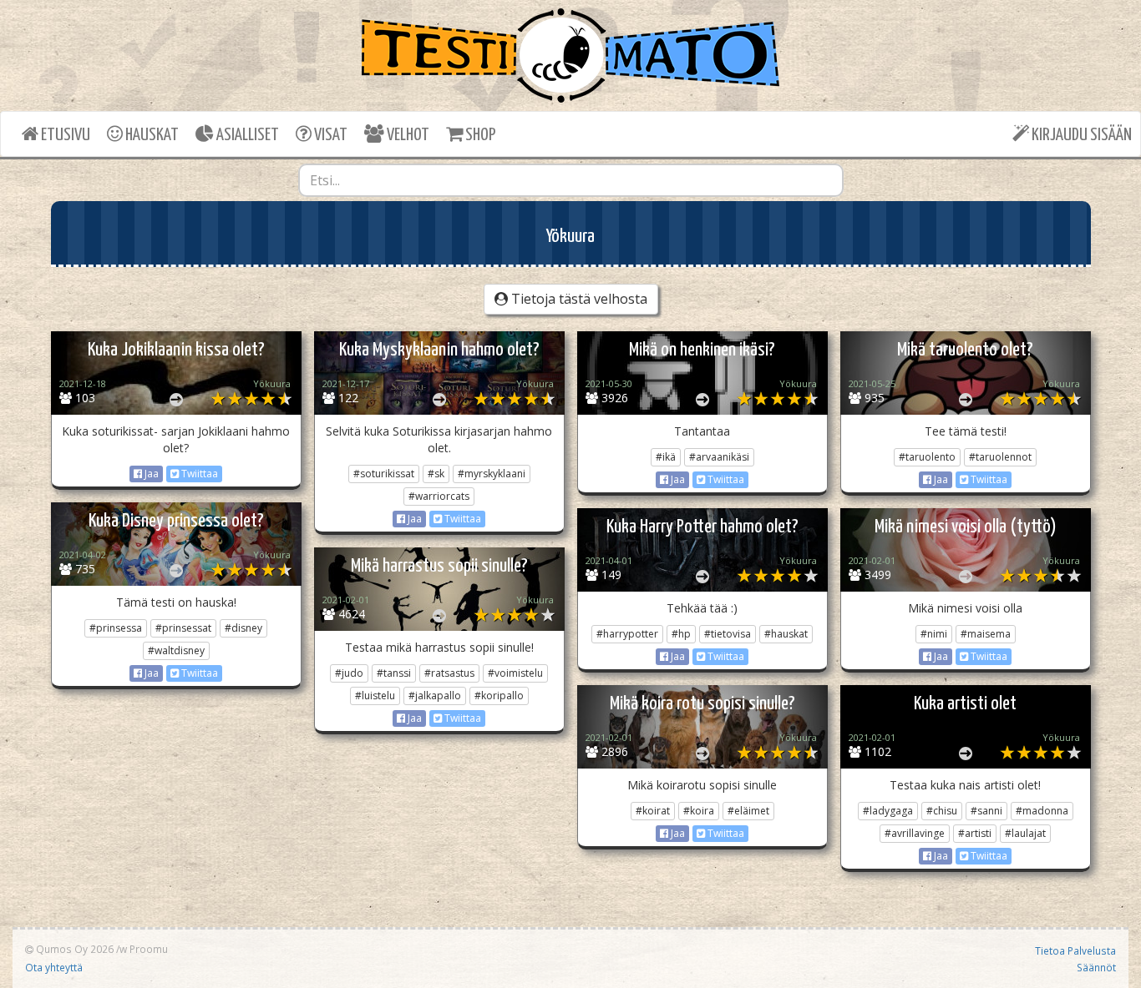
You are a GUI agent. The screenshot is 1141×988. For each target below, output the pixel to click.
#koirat (653, 811)
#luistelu (375, 695)
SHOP (479, 135)
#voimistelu (515, 673)
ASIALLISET (246, 135)
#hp (681, 634)
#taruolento (927, 457)
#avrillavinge (915, 833)
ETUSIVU (64, 135)
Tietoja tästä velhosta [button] (577, 299)
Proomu (148, 948)
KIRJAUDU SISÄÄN (1080, 135)
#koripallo (499, 695)
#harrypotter (627, 634)
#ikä (666, 457)
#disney (243, 628)
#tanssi (394, 673)
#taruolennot (1000, 457)
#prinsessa (115, 628)
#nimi (933, 634)
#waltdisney (176, 650)
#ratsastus (449, 673)
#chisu (941, 811)
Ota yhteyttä (54, 967)
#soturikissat (383, 473)
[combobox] (571, 180)
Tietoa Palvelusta (1075, 950)
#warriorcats (438, 496)
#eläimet (748, 811)
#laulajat (1025, 833)
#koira (698, 811)
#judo (349, 673)
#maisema (986, 634)
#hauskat (786, 634)
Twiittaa (198, 473)
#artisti (974, 833)
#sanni (986, 811)
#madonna (1042, 811)
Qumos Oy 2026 (73, 948)
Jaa (150, 473)
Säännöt (1096, 967)
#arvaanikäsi (719, 457)
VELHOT (406, 135)
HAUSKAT (151, 135)
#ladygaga (888, 811)
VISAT (329, 135)
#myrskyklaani (491, 473)
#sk (436, 473)
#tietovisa (727, 634)
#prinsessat (183, 628)
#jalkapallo (434, 695)
